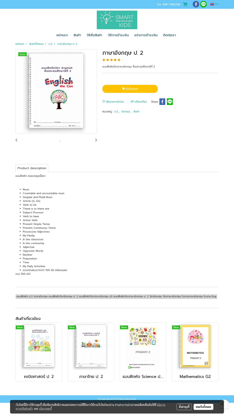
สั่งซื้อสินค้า (131, 89)
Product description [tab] (32, 168)
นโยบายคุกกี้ (45, 408)
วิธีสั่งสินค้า (94, 35)
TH (216, 4)
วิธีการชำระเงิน (118, 35)
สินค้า (77, 35)
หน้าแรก (62, 35)
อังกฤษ (126, 112)
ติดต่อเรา (169, 35)
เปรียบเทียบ (140, 102)
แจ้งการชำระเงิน (145, 35)
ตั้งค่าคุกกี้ (184, 406)
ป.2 (116, 112)
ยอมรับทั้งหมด (203, 406)
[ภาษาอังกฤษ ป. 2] (56, 91)
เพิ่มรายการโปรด (114, 102)
